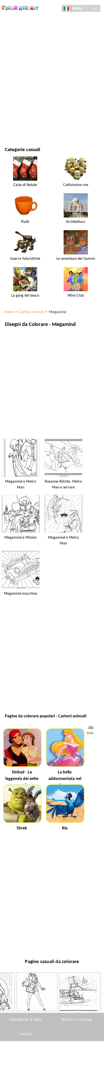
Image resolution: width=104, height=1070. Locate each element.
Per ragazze (14, 68)
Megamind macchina (20, 594)
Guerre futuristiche (25, 259)
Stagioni (11, 78)
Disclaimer (32, 1048)
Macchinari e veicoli (21, 19)
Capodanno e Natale (21, 108)
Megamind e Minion (20, 538)
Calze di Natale (25, 185)
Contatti (25, 1034)
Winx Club (76, 296)
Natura (10, 128)
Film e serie (14, 118)
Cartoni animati (17, 58)
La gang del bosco (25, 296)
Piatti (25, 222)
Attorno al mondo (20, 29)
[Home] (20, 6)
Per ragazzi (14, 88)
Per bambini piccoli (20, 98)
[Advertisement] (52, 383)
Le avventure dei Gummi (75, 259)
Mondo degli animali (22, 48)
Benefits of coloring (76, 1020)
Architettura (15, 39)
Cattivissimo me (75, 185)
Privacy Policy (25, 1063)
